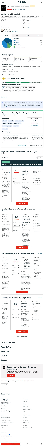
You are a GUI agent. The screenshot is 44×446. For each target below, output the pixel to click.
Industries (27, 35)
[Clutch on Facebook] (1, 411)
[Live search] (41, 1)
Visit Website (11, 444)
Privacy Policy (3, 432)
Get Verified (25, 420)
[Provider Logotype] (3, 8)
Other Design (14, 90)
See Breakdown (34, 125)
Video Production (18, 46)
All (3, 87)
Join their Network (21, 9)
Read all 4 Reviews (22, 145)
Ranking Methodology (27, 409)
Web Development (15, 87)
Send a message (11, 375)
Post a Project (3, 427)
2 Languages (27, 27)
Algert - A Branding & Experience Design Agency (18, 6)
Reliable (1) (5, 128)
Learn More (6, 106)
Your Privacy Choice (4, 434)
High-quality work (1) (7, 126)
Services (6, 35)
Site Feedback (4, 405)
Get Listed (25, 417)
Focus (17, 35)
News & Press (26, 406)
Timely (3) (5, 120)
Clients (38, 35)
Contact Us (3, 408)
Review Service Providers (6, 420)
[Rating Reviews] (9, 9)
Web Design (17, 42)
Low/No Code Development (20, 47)
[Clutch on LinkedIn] (12, 411)
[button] (19, 157)
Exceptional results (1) (7, 123)
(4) (37, 123)
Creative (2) (11, 120)
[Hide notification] (41, 102)
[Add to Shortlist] (41, 444)
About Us (25, 401)
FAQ (24, 411)
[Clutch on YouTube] (9, 411)
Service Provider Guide (27, 427)
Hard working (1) (17, 123)
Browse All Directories (5, 417)
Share (41, 162)
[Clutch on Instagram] (7, 411)
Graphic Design (32, 87)
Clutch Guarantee (26, 422)
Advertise (25, 425)
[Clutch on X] (4, 411)
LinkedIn (5, 384)
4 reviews (14, 9)
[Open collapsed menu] (3, 1)
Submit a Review (36, 152)
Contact (30, 444)
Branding (17, 40)
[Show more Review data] (22, 203)
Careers (24, 404)
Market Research (6, 90)
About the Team (15, 31)
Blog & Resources (4, 425)
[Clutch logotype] (22, 2)
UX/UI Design (17, 44)
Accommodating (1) (19, 120)
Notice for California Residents (6, 436)
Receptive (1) (16, 126)
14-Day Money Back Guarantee (7, 422)
